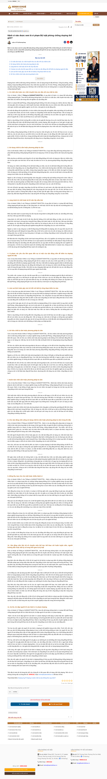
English (97, 16)
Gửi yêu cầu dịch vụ (65, 723)
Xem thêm (40, 78)
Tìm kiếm (96, 25)
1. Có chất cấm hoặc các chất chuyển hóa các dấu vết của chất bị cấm (29, 61)
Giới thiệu (16, 13)
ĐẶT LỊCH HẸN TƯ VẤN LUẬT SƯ (20, 773)
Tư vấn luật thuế (81, 726)
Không (15, 691)
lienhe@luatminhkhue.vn (45, 674)
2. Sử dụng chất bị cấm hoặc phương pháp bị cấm (24, 64)
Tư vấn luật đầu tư (35, 726)
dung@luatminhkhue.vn (83, 763)
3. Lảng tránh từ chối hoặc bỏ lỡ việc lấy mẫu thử (23, 66)
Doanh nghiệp (41, 13)
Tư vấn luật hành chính (13, 736)
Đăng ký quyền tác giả (36, 739)
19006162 (32, 674)
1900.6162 (23, 766)
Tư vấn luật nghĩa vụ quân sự (61, 736)
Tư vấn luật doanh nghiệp (14, 726)
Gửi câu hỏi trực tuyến (46, 723)
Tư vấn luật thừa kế (82, 729)
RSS (19, 1)
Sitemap (85, 723)
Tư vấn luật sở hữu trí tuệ (14, 729)
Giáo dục (32, 723)
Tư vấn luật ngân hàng (82, 736)
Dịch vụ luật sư (71, 13)
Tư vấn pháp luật (84, 13)
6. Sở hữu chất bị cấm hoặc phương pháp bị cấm (23, 74)
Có (10, 691)
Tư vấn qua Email (56, 704)
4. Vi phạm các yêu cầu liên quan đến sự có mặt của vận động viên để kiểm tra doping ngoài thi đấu (38, 69)
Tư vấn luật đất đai (12, 733)
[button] (71, 42)
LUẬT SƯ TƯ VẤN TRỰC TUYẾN (20, 769)
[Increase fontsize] (71, 27)
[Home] (9, 13)
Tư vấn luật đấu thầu (36, 736)
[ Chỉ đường (62, 758)
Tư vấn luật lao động (59, 726)
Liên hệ (96, 13)
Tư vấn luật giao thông (82, 733)
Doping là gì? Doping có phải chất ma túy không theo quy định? (37, 678)
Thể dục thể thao (13, 712)
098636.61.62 (83, 759)
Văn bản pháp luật (18, 723)
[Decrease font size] (68, 27)
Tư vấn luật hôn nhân (36, 733)
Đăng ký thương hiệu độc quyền (16, 739)
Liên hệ (94, 723)
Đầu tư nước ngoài (56, 13)
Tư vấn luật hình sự (36, 729)
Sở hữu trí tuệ (27, 13)
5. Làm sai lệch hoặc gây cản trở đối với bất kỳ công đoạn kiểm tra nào (30, 71)
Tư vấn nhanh (25, 704)
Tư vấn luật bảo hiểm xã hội (61, 733)
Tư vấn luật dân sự (58, 729)
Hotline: (12, 1)
